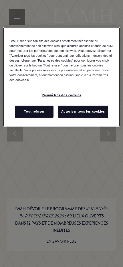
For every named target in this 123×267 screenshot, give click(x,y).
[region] (61, 77)
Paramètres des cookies (61, 95)
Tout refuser (34, 111)
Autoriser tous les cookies (83, 111)
